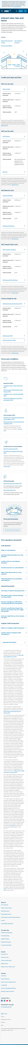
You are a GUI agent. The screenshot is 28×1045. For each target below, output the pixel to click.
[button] (25, 10)
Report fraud (4, 963)
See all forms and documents (12, 530)
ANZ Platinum (6, 136)
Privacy (2, 1016)
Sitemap (3, 1022)
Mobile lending (5, 939)
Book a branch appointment (8, 982)
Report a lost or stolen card (8, 966)
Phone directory (5, 979)
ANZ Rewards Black (8, 195)
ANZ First (5, 172)
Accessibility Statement (7, 923)
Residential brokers (6, 942)
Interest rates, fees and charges (7, 41)
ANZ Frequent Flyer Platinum (10, 280)
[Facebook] (2, 1001)
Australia (5, 1013)
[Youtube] (7, 1001)
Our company (4, 905)
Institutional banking (6, 932)
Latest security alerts (6, 960)
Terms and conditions (6, 45)
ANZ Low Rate (6, 89)
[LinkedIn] (4, 1001)
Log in (20, 11)
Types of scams (5, 957)
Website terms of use (6, 1019)
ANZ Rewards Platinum (9, 226)
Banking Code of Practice (7, 991)
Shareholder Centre (6, 914)
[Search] (16, 10)
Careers (3, 920)
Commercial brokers (6, 945)
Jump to (3, 37)
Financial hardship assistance (8, 988)
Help (2, 1025)
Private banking (5, 935)
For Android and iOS (6, 1007)
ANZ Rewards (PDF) (8, 336)
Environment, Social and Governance (10, 917)
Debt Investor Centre (6, 908)
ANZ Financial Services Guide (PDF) (13, 483)
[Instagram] (10, 1001)
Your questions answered (18, 41)
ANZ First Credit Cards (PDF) (11, 449)
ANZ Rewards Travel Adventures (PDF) (12, 303)
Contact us (4, 975)
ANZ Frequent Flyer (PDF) (9, 340)
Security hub (4, 954)
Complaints (4, 985)
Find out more (17, 6)
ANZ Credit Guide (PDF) (10, 490)
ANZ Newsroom (5, 911)
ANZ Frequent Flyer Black (9, 249)
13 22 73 (13, 825)
